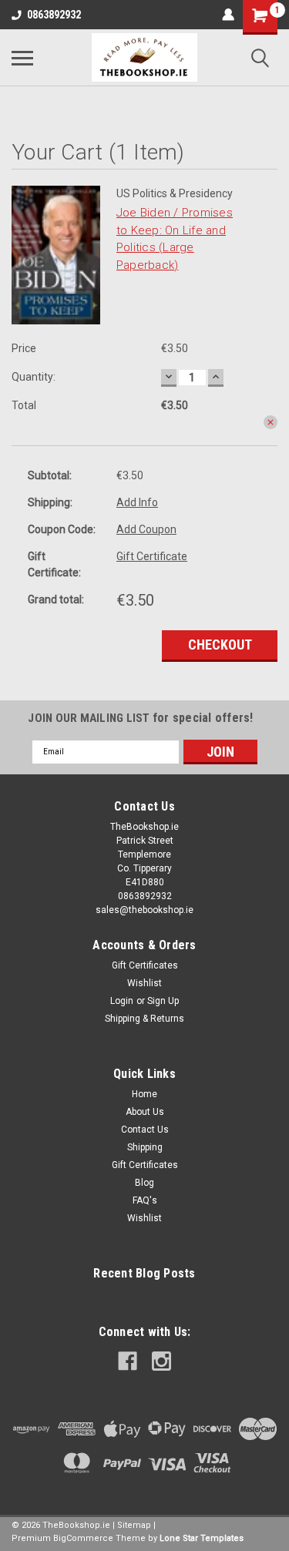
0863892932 (54, 14)
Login (121, 1000)
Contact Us (145, 1129)
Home (144, 1094)
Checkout (220, 644)
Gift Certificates (145, 965)
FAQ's (145, 1200)
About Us (145, 1111)
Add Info (137, 502)
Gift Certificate (151, 556)
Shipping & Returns (144, 1018)
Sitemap (134, 1525)
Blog (144, 1182)
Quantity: (33, 377)
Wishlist (144, 983)
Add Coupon (146, 529)
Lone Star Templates (202, 1538)
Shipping (145, 1147)
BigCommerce (83, 1538)
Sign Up (163, 1000)
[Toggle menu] (22, 58)
